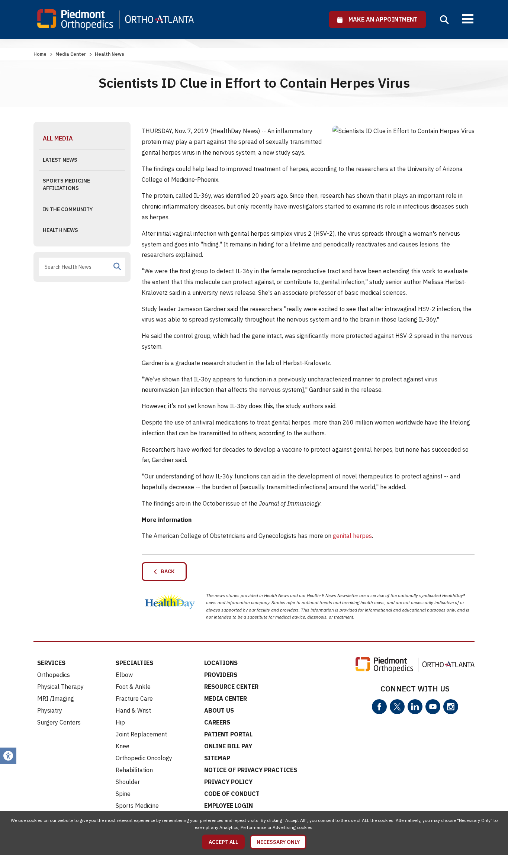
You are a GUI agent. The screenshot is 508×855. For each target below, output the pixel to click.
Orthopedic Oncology (144, 758)
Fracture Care (134, 698)
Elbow (124, 674)
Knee (122, 746)
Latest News (60, 160)
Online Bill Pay (228, 746)
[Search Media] (117, 266)
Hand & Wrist (133, 710)
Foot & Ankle (133, 686)
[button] (444, 19)
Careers (217, 722)
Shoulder (128, 781)
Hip (120, 722)
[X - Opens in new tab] (397, 706)
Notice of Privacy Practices (250, 770)
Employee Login (228, 805)
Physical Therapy (60, 686)
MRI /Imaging (55, 698)
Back (165, 571)
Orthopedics (53, 674)
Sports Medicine (137, 805)
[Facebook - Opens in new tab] (379, 706)
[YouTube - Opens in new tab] (432, 706)
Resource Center (231, 686)
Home (39, 54)
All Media (58, 138)
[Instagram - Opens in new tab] (450, 706)
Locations (221, 663)
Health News (60, 230)
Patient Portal (228, 734)
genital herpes (352, 535)
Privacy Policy (228, 781)
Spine (123, 793)
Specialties (134, 663)
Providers (220, 674)
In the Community (68, 209)
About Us (219, 710)
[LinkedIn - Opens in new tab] (415, 706)
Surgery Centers (59, 722)
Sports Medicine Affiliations (66, 184)
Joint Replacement (141, 734)
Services (51, 663)
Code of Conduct (232, 793)
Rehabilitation (134, 770)
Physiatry (49, 710)
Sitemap (217, 758)
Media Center (70, 54)
